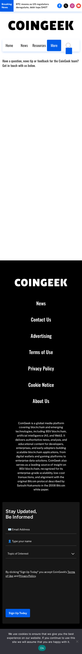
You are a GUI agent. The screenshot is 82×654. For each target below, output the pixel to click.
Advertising (41, 335)
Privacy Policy (41, 368)
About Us (41, 401)
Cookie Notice (41, 384)
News (24, 45)
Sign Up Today (18, 613)
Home (9, 45)
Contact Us (41, 319)
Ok (42, 648)
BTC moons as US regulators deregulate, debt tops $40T (32, 6)
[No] (77, 641)
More (54, 45)
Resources (39, 45)
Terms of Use (41, 352)
